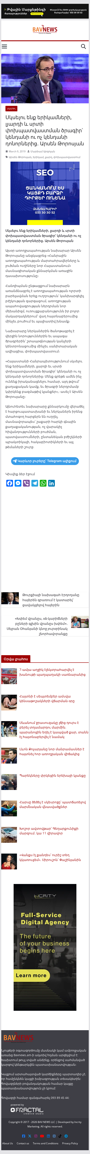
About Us (7, 1143)
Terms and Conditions (45, 1143)
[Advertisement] (45, 540)
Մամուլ (11, 108)
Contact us (23, 1143)
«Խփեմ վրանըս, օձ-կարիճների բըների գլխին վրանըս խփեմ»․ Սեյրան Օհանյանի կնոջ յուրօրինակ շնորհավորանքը (37, 626)
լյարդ (48, 157)
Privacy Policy (70, 1143)
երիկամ (38, 157)
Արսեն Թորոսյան (20, 157)
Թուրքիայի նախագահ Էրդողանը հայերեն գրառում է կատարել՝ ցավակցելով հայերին (50, 600)
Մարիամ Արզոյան (43, 151)
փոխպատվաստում (66, 157)
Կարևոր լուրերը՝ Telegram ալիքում (47, 461)
